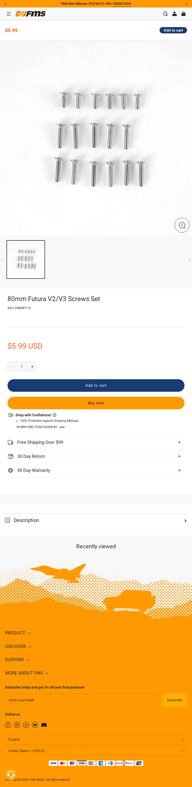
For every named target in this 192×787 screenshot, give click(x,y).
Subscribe (174, 700)
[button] (8, 13)
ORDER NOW (122, 4)
